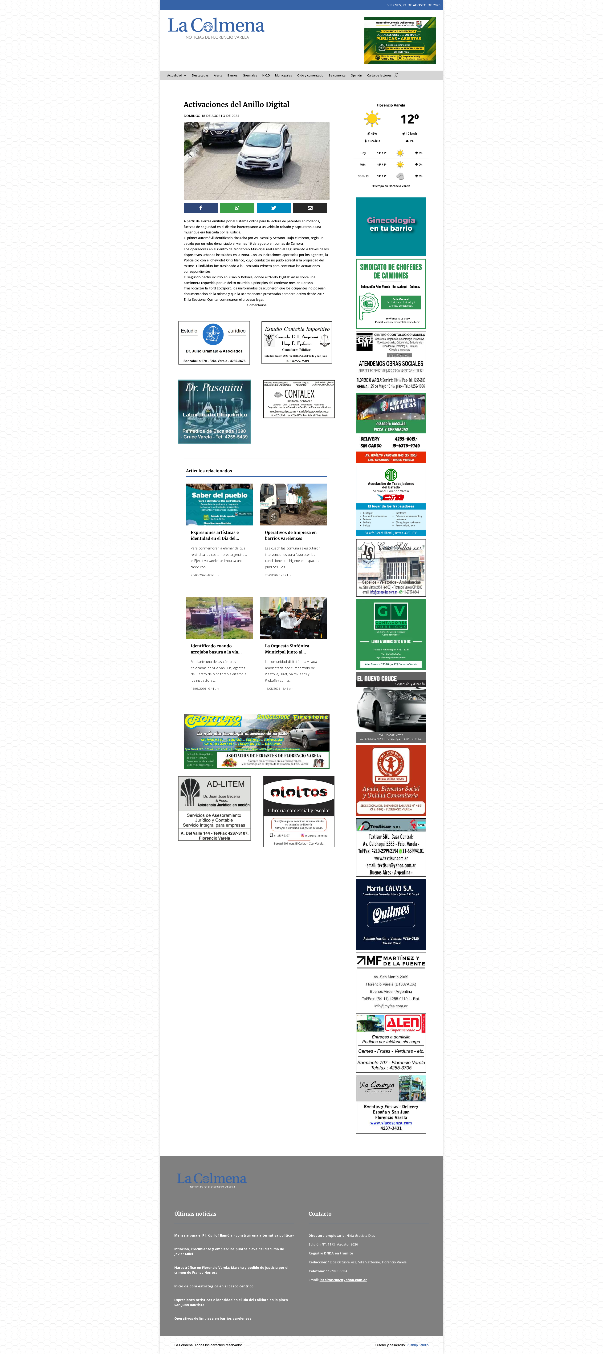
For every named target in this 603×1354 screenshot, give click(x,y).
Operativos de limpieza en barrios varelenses (212, 1318)
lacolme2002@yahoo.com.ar (343, 1280)
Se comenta (337, 75)
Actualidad (174, 75)
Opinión (356, 75)
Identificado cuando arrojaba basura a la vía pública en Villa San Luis (215, 652)
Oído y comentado (310, 75)
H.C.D (266, 75)
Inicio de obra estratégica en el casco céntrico (213, 1286)
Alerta (218, 75)
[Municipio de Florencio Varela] (391, 226)
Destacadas (200, 75)
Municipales (283, 75)
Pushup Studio (418, 1345)
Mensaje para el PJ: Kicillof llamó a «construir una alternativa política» (234, 1235)
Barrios (233, 75)
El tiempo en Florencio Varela (391, 186)
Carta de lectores (379, 75)
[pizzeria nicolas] (391, 428)
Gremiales (250, 75)
